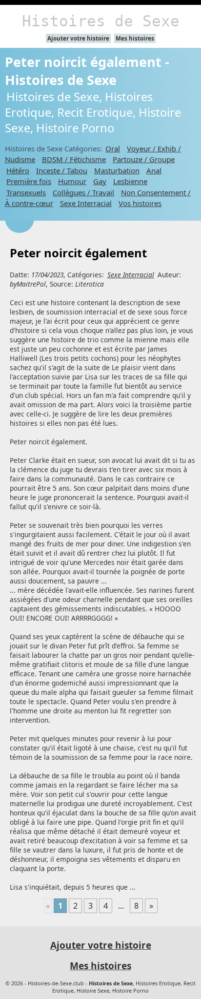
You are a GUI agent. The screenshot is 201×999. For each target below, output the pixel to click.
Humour (72, 181)
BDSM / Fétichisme (74, 159)
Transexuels (26, 192)
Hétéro (17, 170)
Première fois (28, 181)
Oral (112, 148)
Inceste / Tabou (61, 170)
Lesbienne (130, 181)
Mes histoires (135, 38)
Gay (99, 181)
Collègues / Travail (83, 192)
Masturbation (117, 170)
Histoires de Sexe (101, 21)
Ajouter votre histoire (78, 38)
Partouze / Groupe (144, 159)
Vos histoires (140, 203)
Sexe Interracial (86, 203)
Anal (153, 170)
